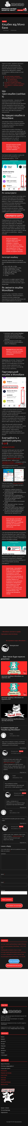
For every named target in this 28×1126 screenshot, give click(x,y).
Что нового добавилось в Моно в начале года (12, 954)
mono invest (4, 1075)
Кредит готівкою (5, 1108)
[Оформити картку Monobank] (8, 1089)
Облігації (3, 1079)
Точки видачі (4, 1055)
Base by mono (4, 1084)
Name (3, 874)
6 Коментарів (13, 30)
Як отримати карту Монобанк (16, 640)
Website (3, 890)
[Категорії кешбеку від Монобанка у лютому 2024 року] (14, 705)
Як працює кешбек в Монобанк (13, 78)
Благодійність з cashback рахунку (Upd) (13, 86)
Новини (3, 1052)
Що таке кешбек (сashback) (12, 76)
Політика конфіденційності (7, 1066)
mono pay (3, 1077)
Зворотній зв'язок (5, 1063)
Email (2, 882)
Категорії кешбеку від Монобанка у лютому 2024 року (13, 719)
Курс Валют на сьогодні (14, 905)
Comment (3, 853)
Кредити (3, 1039)
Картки (2, 1036)
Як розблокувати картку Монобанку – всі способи (13, 956)
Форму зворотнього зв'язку (17, 1028)
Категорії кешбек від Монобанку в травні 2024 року (13, 944)
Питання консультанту (14, 965)
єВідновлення (4, 1112)
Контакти (3, 1023)
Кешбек (4, 21)
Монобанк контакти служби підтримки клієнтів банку (11, 633)
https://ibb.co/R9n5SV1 (9, 762)
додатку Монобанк (18, 483)
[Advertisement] (14, 48)
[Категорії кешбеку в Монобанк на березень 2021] (14, 683)
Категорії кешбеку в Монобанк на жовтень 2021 (12, 677)
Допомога (3, 1050)
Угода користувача (5, 1068)
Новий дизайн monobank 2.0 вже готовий (11, 950)
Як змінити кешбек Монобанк (12, 82)
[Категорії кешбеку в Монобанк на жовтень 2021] (14, 662)
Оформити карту (14, 216)
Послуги (3, 1043)
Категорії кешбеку (13, 81)
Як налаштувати (12, 79)
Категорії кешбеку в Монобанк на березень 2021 (12, 698)
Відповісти (23, 748)
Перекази (3, 1046)
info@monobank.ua (17, 836)
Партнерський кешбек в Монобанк (14, 84)
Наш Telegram (14, 961)
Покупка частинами (6, 1073)
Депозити (3, 1041)
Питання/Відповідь (5, 1110)
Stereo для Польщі (6, 1082)
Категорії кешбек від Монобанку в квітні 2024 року (13, 952)
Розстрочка (4, 1070)
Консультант (6, 30)
